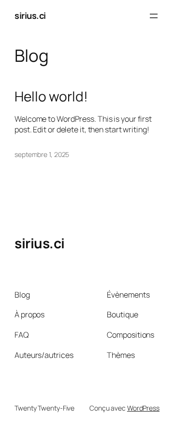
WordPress (143, 408)
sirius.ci (30, 15)
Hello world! (51, 96)
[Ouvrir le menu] (154, 16)
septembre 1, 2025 (41, 154)
